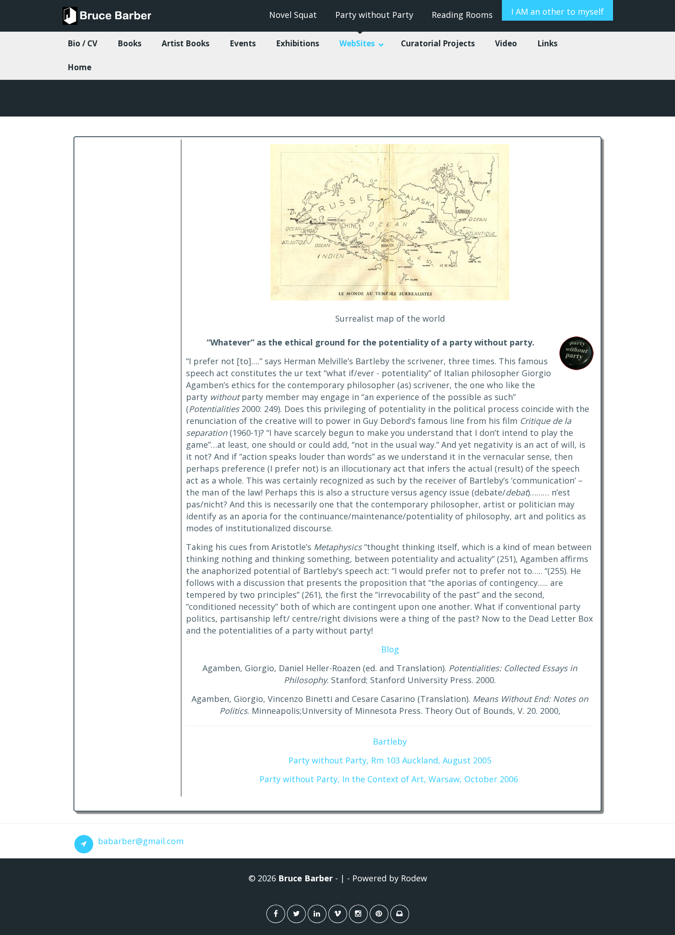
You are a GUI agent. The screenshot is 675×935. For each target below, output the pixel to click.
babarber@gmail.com (141, 840)
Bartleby (390, 741)
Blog (390, 649)
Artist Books (185, 43)
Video (506, 43)
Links (547, 43)
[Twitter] (296, 914)
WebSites (357, 43)
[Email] (400, 914)
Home (79, 67)
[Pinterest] (379, 914)
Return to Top (641, 906)
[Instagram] (358, 914)
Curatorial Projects (438, 43)
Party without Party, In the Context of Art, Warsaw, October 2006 (388, 779)
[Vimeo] (338, 914)
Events (243, 43)
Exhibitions (297, 43)
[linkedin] (317, 914)
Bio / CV (82, 43)
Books (129, 43)
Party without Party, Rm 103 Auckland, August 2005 (389, 760)
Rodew (414, 878)
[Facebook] (276, 914)
